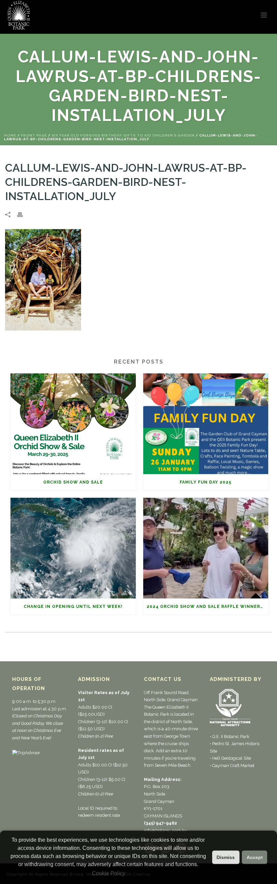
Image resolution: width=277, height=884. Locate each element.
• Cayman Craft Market (232, 765)
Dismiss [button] (226, 857)
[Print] (23, 214)
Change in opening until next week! (73, 606)
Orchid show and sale (73, 482)
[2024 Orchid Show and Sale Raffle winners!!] (206, 548)
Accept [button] (255, 857)
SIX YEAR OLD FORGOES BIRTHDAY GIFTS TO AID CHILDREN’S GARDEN (123, 135)
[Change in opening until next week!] (73, 548)
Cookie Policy (108, 873)
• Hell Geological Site (230, 758)
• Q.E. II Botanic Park (229, 736)
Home (10, 135)
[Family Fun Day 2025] (206, 423)
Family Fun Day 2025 (205, 482)
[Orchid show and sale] (73, 423)
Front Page (34, 135)
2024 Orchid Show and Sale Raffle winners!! (207, 606)
